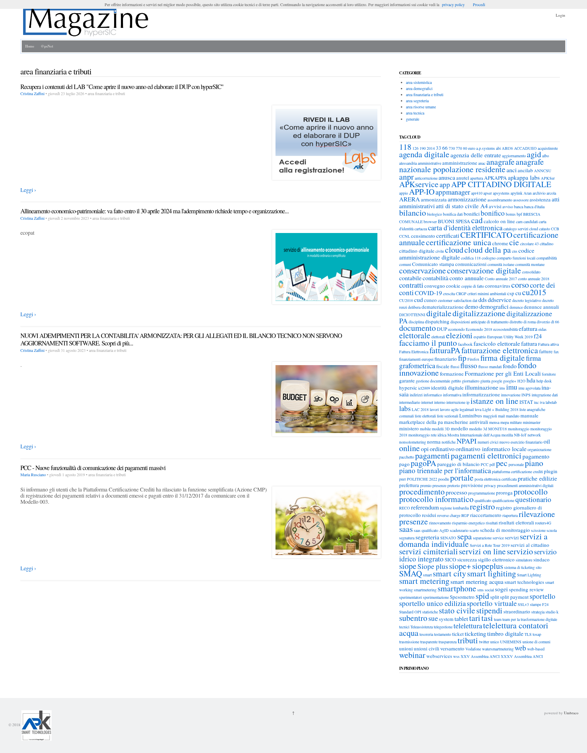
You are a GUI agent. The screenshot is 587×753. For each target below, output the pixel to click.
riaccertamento (485, 515)
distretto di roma (523, 321)
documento (417, 327)
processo (456, 492)
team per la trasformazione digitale (529, 619)
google (496, 380)
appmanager (452, 192)
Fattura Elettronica (413, 351)
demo (471, 306)
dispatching (437, 321)
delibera (414, 307)
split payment (514, 596)
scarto (474, 530)
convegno (434, 285)
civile (439, 251)
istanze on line (494, 400)
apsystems (501, 193)
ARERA (409, 199)
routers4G (543, 522)
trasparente (429, 641)
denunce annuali (541, 306)
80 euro (469, 148)
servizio (520, 551)
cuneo (430, 300)
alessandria (408, 163)
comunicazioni (470, 264)
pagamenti (432, 455)
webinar (412, 654)
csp (510, 293)
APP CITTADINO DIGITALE (501, 184)
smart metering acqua (476, 581)
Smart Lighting (529, 574)
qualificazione (503, 500)
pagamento (535, 456)
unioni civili (426, 648)
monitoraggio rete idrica (427, 434)
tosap (537, 634)
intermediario (409, 402)
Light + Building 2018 (500, 409)
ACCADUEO (525, 148)
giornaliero (470, 380)
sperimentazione (436, 597)
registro (482, 506)
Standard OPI (410, 611)
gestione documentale (433, 380)
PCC (484, 464)
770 (459, 148)
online (409, 448)
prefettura (409, 485)
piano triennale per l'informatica (445, 470)
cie (514, 242)
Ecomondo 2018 (479, 329)
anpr (406, 176)
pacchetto (406, 457)
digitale (438, 313)
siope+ (460, 565)
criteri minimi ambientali (486, 293)
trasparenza (448, 641)
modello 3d (478, 428)
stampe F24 (539, 604)
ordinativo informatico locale (491, 449)
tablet (461, 618)
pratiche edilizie (537, 478)
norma (434, 441)
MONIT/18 (497, 428)
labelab (551, 402)
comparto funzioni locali (516, 258)
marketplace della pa (421, 421)
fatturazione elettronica (499, 350)
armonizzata (434, 199)
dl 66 (555, 321)
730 (452, 148)
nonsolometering (412, 442)
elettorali (438, 336)
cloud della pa (487, 249)
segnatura (406, 537)
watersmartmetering (498, 648)
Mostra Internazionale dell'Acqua (473, 434)
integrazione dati (545, 394)
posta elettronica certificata (496, 479)
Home (29, 46)
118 (405, 146)
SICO (450, 559)
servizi (512, 537)
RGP (465, 515)
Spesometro (462, 596)
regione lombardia (454, 507)
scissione (538, 530)
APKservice (419, 184)
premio (425, 485)
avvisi (495, 206)
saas (406, 528)
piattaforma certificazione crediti (517, 471)
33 (438, 147)
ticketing (475, 633)
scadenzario (459, 530)
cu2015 (534, 292)
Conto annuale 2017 (501, 278)
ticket (458, 633)
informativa (452, 394)
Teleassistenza (421, 626)
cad (477, 220)
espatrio (480, 336)
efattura (528, 328)
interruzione (455, 402)
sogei (501, 589)
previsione (472, 485)
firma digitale (502, 357)
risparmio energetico (468, 522)
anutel (462, 177)
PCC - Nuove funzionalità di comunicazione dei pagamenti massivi (92, 467)
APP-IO (421, 191)
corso (520, 284)
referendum (425, 507)
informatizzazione (481, 394)
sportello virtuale (492, 603)
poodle (443, 479)
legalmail (467, 409)
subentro (413, 617)
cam (519, 221)
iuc (536, 402)
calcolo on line (499, 221)
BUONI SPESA (454, 221)
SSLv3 (523, 604)
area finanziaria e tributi (424, 94)
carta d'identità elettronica (465, 227)
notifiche (449, 442)
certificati (447, 235)
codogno (489, 258)
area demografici (419, 88)
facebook (465, 344)
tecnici (404, 626)
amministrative (429, 163)
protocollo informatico (436, 499)
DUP (442, 328)
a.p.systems (485, 148)
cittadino (546, 243)
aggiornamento (514, 155)
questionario (533, 499)
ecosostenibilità (505, 329)
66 (445, 147)
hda (531, 380)
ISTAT (526, 401)
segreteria (427, 537)
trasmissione (409, 641)
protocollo (531, 491)
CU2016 (406, 300)
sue (433, 618)
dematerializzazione (443, 306)
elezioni (459, 335)
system (446, 618)
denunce (516, 307)
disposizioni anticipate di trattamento (479, 321)
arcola (551, 193)
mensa (494, 422)
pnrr (402, 479)
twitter (484, 641)
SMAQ (410, 573)
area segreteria (417, 100)
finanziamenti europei (416, 359)
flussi (454, 366)
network (534, 434)
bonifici (472, 213)
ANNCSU (542, 170)
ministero (409, 428)
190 (423, 148)
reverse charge (448, 515)
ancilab (525, 170)
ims (502, 388)
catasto (544, 228)
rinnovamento (440, 522)
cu (518, 293)
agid (534, 154)
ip (467, 402)
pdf (492, 464)
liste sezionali (447, 415)
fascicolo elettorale (497, 343)
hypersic (408, 387)
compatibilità (546, 258)
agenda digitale (424, 154)
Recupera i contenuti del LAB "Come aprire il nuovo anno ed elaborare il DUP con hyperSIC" (122, 86)
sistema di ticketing (519, 567)
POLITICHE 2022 (422, 479)
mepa (504, 422)
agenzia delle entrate (475, 155)
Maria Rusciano (33, 474)
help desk (544, 380)
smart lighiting (491, 573)
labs (405, 408)
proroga (504, 492)
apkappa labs (524, 177)
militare (516, 422)
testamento (442, 634)
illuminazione (481, 387)
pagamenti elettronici (486, 455)
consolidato (531, 271)
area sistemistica (419, 82)
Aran (527, 193)
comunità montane (530, 264)
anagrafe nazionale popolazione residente (471, 165)
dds (482, 299)
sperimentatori (410, 597)
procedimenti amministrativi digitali (525, 485)
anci (511, 170)
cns (514, 251)
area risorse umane (421, 106)
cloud (454, 249)
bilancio (412, 212)
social (489, 589)
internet (427, 402)
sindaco (541, 559)
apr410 (476, 193)
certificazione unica (458, 242)
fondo (510, 366)
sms (480, 589)
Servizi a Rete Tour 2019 (490, 545)
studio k (552, 611)
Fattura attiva (548, 344)
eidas (542, 329)
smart (427, 574)
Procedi (479, 4)
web (520, 647)
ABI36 (507, 148)
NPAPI (467, 441)
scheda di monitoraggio (505, 529)
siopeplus (487, 565)
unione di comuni (536, 641)
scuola (552, 530)
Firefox (473, 359)
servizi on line (482, 551)
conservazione (422, 270)
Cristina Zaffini (32, 93)
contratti (411, 285)
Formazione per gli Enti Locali (503, 373)
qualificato (483, 500)
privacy (490, 485)
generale (412, 119)
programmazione (481, 493)
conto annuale (466, 278)
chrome (500, 243)
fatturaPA (444, 350)
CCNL (404, 236)
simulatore (524, 559)
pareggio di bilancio (458, 464)
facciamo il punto (428, 342)
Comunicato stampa (433, 264)
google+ (509, 380)
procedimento (422, 491)
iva (542, 402)
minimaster (531, 422)
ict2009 (424, 388)
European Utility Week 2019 (510, 336)
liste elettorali (425, 415)
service (498, 537)
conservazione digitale (484, 270)
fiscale (442, 366)
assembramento (499, 199)
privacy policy (453, 4)
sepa (464, 536)
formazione (452, 373)
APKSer (548, 178)
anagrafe (500, 161)
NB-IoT (520, 434)
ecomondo (456, 329)
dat (475, 300)
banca (518, 206)
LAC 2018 (420, 409)
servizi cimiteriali (428, 551)
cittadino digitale (416, 250)
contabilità (435, 278)
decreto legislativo (526, 300)
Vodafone (473, 648)
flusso (468, 365)
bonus (511, 214)
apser (487, 193)
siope (407, 565)
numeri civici (488, 442)
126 (415, 148)
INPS (526, 394)
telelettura (467, 625)
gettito (456, 380)
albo (545, 155)
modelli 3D (441, 428)
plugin (550, 471)
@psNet (47, 46)
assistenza (540, 199)
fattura (529, 343)
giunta (485, 380)
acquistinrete (548, 148)
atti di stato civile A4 (462, 206)
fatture (546, 351)
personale (516, 464)
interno (439, 402)
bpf (519, 214)
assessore (521, 199)
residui (429, 515)
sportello (542, 596)
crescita (449, 293)
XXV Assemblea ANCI (480, 656)
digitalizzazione (478, 313)
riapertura (510, 515)
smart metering (424, 580)
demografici (494, 306)
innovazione (510, 394)
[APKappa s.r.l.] (36, 725)
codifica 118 (471, 258)
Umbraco (571, 712)
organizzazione (539, 449)
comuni (405, 264)
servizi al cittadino (530, 544)
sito (538, 567)
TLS (528, 634)
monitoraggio (518, 428)
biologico (434, 214)
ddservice (499, 299)
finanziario (445, 358)
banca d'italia (534, 206)
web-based (536, 648)
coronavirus (497, 285)
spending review (526, 589)
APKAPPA (495, 177)
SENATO (448, 537)
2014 (431, 148)
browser (430, 221)
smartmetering (425, 589)
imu (511, 387)
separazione (482, 537)
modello (459, 428)
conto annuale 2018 (533, 278)
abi (498, 148)
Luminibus (470, 415)
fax (556, 351)
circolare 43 (529, 243)
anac (481, 163)
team (497, 619)
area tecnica (415, 112)
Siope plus (432, 566)
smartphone (457, 588)
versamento (452, 648)
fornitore (549, 374)
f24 (538, 336)
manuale (529, 415)
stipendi (489, 610)
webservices (439, 655)
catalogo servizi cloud (520, 228)
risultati (492, 522)
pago (404, 464)
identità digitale (447, 387)
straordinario (516, 611)
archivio (539, 193)
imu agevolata (529, 388)
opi (425, 449)
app (445, 184)
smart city (449, 573)
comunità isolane (500, 264)
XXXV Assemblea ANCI (522, 656)
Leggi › (28, 189)
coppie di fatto (472, 286)
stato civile (457, 610)
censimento (423, 235)
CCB (555, 228)
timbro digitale (505, 633)
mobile (425, 428)
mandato (512, 415)
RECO (404, 507)
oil (547, 441)
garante (407, 380)
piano (534, 463)
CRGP (461, 293)
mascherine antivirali (466, 421)
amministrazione (459, 162)
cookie (453, 285)
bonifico (493, 213)
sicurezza (467, 559)
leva (478, 409)
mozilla (507, 434)
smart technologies (524, 581)
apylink (516, 193)
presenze (439, 485)
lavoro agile (449, 409)
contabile (410, 278)
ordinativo (442, 449)
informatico (433, 394)
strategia (538, 611)
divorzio (543, 321)
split (494, 596)
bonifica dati (453, 214)
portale (462, 477)
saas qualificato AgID (431, 530)
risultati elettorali (516, 522)
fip (462, 357)
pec (502, 463)
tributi (468, 640)
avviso (507, 206)
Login (560, 15)
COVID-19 (428, 293)
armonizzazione (467, 199)
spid (482, 595)
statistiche (430, 611)
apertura (476, 178)
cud (418, 299)
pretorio (453, 485)
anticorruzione (426, 178)
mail (501, 415)
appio (403, 193)
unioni (406, 648)
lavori (434, 409)
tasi (487, 617)
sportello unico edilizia (432, 603)
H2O (521, 380)
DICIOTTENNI (412, 314)
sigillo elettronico (496, 559)
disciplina (416, 321)
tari (474, 617)
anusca (447, 177)
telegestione (443, 626)
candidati (530, 221)
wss (456, 656)
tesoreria (426, 634)
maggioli (490, 415)
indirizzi (416, 394)
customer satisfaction (455, 300)
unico (494, 641)
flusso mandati (490, 366)
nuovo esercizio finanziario (520, 442)
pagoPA (423, 463)
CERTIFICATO (486, 234)
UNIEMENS (510, 641)
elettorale (414, 335)
